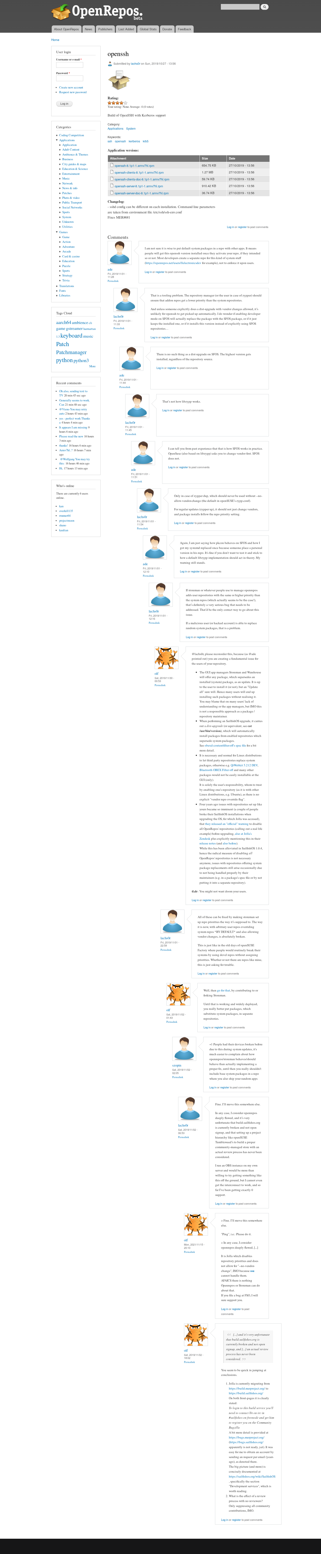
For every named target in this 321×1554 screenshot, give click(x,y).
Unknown (68, 222)
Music (66, 178)
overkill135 (66, 511)
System (66, 217)
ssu (252, 1270)
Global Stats (148, 29)
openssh (120, 141)
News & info (69, 188)
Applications (67, 140)
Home (55, 39)
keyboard (71, 335)
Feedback (184, 29)
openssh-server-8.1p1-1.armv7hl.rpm (139, 186)
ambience (80, 322)
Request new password (72, 92)
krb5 (146, 141)
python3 (81, 360)
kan (61, 506)
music (88, 336)
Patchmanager (71, 352)
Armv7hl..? (66, 450)
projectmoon (66, 521)
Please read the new (71, 436)
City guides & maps (74, 164)
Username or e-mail (69, 59)
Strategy (67, 275)
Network (67, 183)
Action (66, 242)
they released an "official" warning (227, 824)
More (92, 366)
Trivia (66, 280)
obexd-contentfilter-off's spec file (225, 745)
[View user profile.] (120, 263)
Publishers (105, 29)
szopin (176, 1065)
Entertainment (71, 174)
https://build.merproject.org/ (247, 1388)
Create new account (71, 87)
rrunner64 (64, 516)
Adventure (68, 247)
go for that (223, 990)
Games (63, 232)
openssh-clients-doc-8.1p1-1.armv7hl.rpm (142, 179)
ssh (110, 141)
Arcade (66, 251)
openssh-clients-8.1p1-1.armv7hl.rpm (139, 172)
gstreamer (74, 328)
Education (68, 261)
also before (229, 843)
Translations (66, 286)
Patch (62, 344)
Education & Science (75, 169)
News (88, 29)
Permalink (113, 281)
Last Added (126, 29)
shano (62, 525)
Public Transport (72, 202)
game (60, 328)
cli (90, 323)
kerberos (134, 141)
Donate (167, 29)
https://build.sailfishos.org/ (246, 1393)
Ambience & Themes (75, 154)
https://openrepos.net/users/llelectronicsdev (173, 263)
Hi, (61, 468)
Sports (66, 212)
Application (69, 145)
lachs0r (135, 63)
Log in (230, 227)
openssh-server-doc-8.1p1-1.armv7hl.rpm (142, 193)
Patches (67, 193)
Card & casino (71, 256)
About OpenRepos (66, 29)
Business (67, 159)
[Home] (98, 12)
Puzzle (66, 266)
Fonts (62, 291)
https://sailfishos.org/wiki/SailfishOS (252, 1476)
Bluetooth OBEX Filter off (216, 770)
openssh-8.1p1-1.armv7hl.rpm (134, 165)
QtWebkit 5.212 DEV (244, 765)
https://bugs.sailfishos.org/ (246, 1442)
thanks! (63, 445)
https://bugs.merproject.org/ (246, 1437)
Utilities (67, 227)
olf (156, 673)
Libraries (64, 295)
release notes (208, 843)
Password (63, 73)
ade (110, 269)
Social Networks (72, 207)
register (242, 227)
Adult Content (70, 150)
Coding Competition (71, 135)
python (64, 360)
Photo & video (70, 198)
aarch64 (63, 322)
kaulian (63, 530)
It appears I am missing (73, 427)
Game (66, 237)
